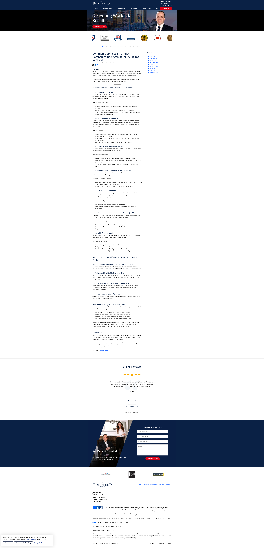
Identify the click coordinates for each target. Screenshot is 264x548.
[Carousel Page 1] (128, 400)
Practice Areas (121, 8)
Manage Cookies (124, 522)
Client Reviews (147, 8)
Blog (157, 8)
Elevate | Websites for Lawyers (160, 543)
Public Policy (153, 68)
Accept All (8, 543)
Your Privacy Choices (102, 522)
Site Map (161, 484)
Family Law (153, 60)
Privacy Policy (154, 484)
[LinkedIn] (97, 507)
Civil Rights (153, 56)
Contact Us (166, 8)
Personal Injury (103, 350)
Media (151, 64)
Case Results (134, 8)
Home (96, 8)
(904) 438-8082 (166, 3)
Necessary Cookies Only (23, 543)
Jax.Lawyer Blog (101, 46)
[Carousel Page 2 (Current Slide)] (132, 400)
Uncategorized (154, 72)
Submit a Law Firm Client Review (132, 412)
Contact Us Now (100, 26)
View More (132, 406)
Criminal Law (153, 58)
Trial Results (153, 70)
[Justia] (101, 507)
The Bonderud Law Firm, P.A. (112, 543)
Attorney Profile (107, 8)
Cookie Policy (114, 522)
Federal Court (154, 62)
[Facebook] (94, 507)
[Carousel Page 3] (135, 400)
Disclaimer (146, 484)
